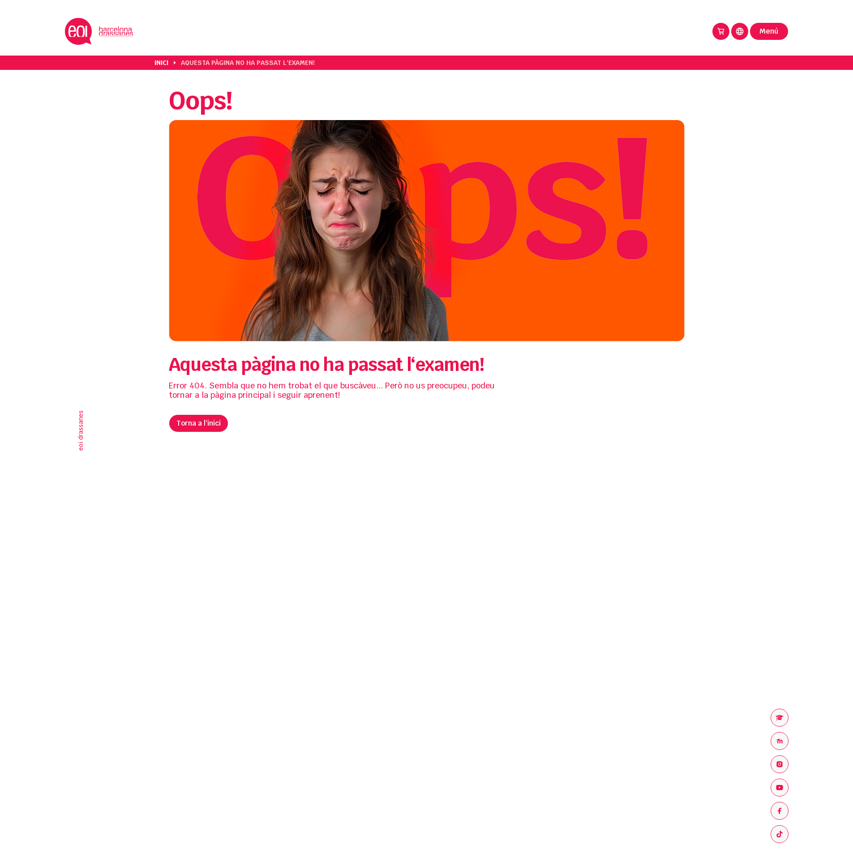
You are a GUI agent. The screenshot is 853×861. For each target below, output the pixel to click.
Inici (161, 63)
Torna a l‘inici (198, 423)
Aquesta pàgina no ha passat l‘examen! (248, 63)
